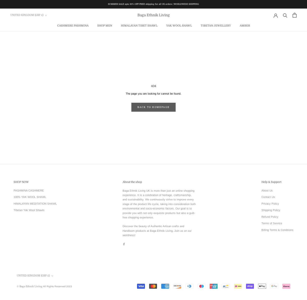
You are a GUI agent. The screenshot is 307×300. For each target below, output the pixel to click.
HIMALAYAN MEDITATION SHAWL (35, 203)
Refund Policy (269, 216)
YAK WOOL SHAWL (179, 25)
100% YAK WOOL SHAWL (30, 197)
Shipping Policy (270, 210)
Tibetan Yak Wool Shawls (29, 210)
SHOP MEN (104, 25)
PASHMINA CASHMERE (29, 190)
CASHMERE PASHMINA (73, 25)
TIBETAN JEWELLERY (216, 25)
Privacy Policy (270, 203)
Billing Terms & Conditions (277, 230)
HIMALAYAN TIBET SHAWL (139, 25)
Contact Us (268, 197)
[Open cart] (295, 15)
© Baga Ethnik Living (30, 286)
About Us (267, 190)
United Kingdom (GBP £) (26, 15)
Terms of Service (271, 223)
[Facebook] (124, 244)
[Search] (285, 15)
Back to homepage (153, 107)
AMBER (245, 25)
